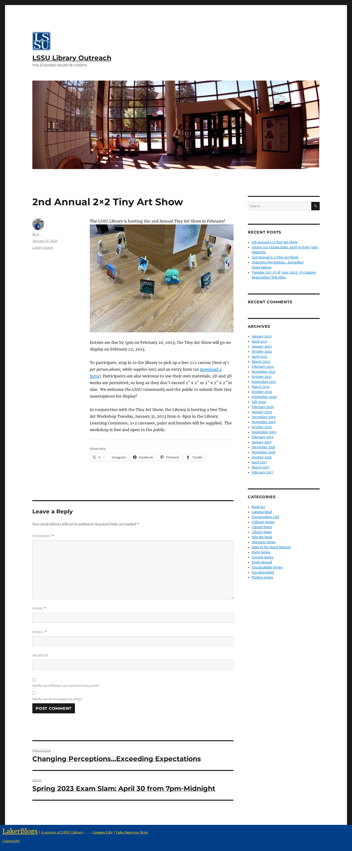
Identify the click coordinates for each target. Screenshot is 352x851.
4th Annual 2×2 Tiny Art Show (275, 242)
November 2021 (263, 372)
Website (40, 655)
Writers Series (262, 577)
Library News (262, 532)
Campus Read (262, 512)
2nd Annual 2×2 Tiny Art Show (275, 257)
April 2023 (259, 342)
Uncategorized (263, 572)
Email (39, 632)
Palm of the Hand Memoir (271, 547)
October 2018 (262, 457)
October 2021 (262, 377)
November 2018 (263, 452)
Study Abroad (262, 562)
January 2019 (262, 442)
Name (39, 608)
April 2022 (259, 357)
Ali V (35, 234)
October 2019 (262, 427)
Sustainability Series (267, 567)
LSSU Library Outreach (71, 58)
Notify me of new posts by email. (57, 699)
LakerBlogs (20, 831)
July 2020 (259, 402)
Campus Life (102, 832)
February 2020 (263, 407)
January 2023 (262, 347)
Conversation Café (265, 517)
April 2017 (259, 462)
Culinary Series (263, 522)
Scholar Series (262, 557)
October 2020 (262, 392)
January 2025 (262, 337)
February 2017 (262, 472)
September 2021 (264, 382)
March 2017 (261, 467)
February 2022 (263, 367)
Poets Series (261, 552)
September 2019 (264, 432)
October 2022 (262, 352)
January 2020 (262, 412)
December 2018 (263, 447)
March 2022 (261, 362)
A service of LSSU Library (62, 832)
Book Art (258, 507)
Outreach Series (264, 542)
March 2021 (261, 387)
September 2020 (264, 397)
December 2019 (263, 417)
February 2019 (262, 437)
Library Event (42, 247)
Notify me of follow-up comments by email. (66, 685)
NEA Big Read (262, 537)
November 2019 (264, 422)
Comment (43, 536)
